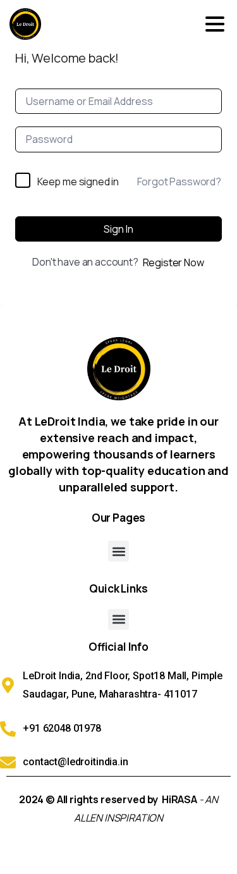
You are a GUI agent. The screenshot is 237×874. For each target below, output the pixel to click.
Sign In (118, 229)
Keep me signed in (78, 181)
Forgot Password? (179, 181)
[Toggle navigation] (215, 24)
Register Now (173, 262)
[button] (118, 551)
